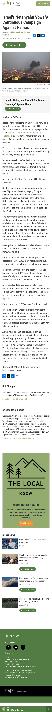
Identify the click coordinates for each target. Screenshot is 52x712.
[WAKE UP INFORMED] (26, 476)
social (16, 358)
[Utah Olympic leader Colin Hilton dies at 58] (10, 543)
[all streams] (49, 709)
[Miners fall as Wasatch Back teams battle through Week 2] (10, 603)
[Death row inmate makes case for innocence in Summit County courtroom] (10, 559)
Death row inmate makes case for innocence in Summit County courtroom (33, 558)
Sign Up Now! (26, 523)
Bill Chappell (15, 32)
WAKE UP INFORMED (26, 505)
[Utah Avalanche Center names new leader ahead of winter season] (10, 582)
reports (5, 298)
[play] (3, 709)
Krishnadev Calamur (13, 409)
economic (28, 358)
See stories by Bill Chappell (14, 399)
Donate (44, 4)
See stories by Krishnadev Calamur (18, 438)
